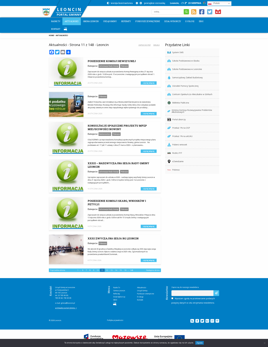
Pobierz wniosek (179, 144)
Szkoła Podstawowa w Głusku (185, 60)
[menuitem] (55, 21)
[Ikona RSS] (194, 12)
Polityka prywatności (115, 320)
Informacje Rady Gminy (108, 66)
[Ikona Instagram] (212, 321)
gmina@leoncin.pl (68, 303)
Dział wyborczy (172, 21)
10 (98, 270)
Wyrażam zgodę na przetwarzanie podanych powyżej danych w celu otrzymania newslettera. (193, 300)
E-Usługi (189, 21)
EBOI (201, 21)
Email (173, 291)
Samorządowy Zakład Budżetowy (187, 77)
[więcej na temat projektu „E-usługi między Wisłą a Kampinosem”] (134, 338)
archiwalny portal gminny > (66, 308)
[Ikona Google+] (207, 321)
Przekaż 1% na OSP (181, 127)
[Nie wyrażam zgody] (264, 343)
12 (107, 270)
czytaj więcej (148, 83)
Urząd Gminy (110, 21)
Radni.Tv (55, 21)
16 (125, 270)
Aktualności (71, 21)
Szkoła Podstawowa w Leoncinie (187, 69)
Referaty (126, 21)
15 (121, 270)
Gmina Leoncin (91, 21)
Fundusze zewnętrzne (147, 21)
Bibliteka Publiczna (180, 102)
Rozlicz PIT (177, 153)
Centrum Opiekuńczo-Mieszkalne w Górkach (192, 94)
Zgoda (200, 343)
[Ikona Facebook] (202, 12)
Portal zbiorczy (179, 119)
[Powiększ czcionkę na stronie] (140, 3)
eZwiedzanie (178, 161)
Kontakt (55, 29)
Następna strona (153, 270)
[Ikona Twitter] (210, 12)
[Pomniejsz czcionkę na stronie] (136, 3)
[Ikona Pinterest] (217, 321)
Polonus (176, 169)
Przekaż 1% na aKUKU (182, 136)
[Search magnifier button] (186, 11)
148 (131, 270)
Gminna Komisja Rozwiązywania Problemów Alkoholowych (192, 111)
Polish (216, 3)
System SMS (178, 52)
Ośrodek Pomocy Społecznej (185, 86)
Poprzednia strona (57, 270)
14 (116, 270)
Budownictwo (104, 134)
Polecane (124, 66)
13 (112, 270)
